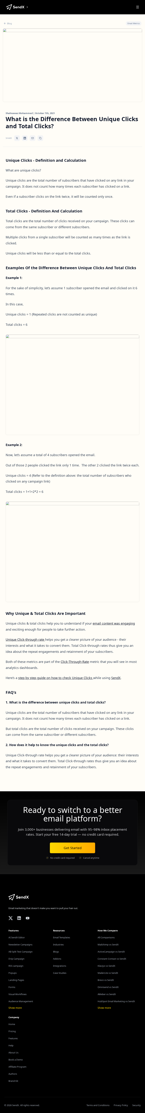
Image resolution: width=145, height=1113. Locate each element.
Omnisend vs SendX (108, 987)
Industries (58, 944)
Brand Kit (13, 1080)
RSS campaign (15, 965)
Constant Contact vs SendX (112, 958)
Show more (15, 1007)
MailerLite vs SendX (108, 972)
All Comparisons (106, 937)
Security (136, 1105)
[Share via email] (32, 138)
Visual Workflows (17, 994)
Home (11, 1024)
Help (10, 1045)
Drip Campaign (16, 958)
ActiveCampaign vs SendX (111, 951)
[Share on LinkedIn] (25, 138)
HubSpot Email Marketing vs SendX (116, 1001)
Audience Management (20, 1001)
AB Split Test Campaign (20, 951)
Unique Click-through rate (25, 639)
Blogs (56, 951)
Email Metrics (133, 23)
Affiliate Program (17, 1066)
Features (13, 1038)
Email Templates (61, 937)
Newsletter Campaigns (20, 944)
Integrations (59, 965)
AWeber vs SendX (107, 994)
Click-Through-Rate (75, 662)
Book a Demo (15, 1059)
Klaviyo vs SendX (106, 965)
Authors (12, 1073)
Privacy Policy (121, 1105)
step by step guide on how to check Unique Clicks (55, 678)
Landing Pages (16, 980)
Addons (57, 958)
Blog (9, 23)
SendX (116, 678)
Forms (11, 987)
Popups (12, 972)
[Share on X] (17, 138)
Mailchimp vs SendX (108, 944)
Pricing (12, 1031)
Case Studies (59, 972)
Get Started (73, 848)
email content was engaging (114, 623)
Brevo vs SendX (106, 980)
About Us (13, 1052)
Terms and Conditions (97, 1105)
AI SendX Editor (16, 937)
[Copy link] (40, 138)
